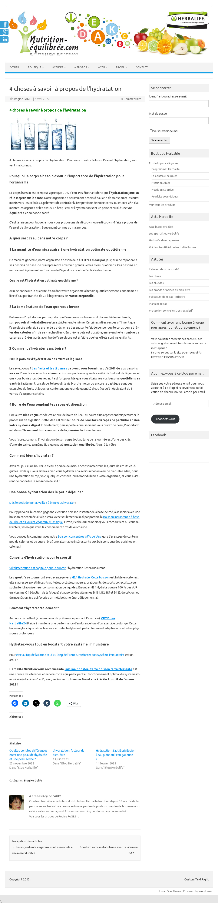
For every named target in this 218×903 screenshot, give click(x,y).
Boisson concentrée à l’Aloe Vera (80, 536)
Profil (120, 67)
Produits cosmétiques (165, 196)
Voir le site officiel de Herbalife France (172, 247)
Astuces (57, 67)
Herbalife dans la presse (164, 240)
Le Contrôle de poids (164, 175)
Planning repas (158, 303)
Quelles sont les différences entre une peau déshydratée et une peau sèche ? (28, 755)
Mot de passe (158, 113)
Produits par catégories (163, 163)
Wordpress (205, 891)
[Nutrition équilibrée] (109, 55)
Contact (142, 67)
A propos (80, 67)
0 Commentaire (131, 99)
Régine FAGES (23, 99)
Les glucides (156, 282)
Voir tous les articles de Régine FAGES (54, 816)
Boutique (34, 67)
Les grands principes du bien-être (169, 289)
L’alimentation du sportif (164, 269)
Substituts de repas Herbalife (167, 296)
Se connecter (159, 140)
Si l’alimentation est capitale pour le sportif (37, 568)
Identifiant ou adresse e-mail (168, 96)
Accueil (14, 67)
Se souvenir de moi (165, 131)
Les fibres (155, 276)
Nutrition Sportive (163, 189)
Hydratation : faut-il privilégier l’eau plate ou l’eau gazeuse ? (115, 755)
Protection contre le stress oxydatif (171, 310)
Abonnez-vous (165, 419)
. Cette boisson (91, 577)
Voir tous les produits (162, 204)
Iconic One (165, 891)
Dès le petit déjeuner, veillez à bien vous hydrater (42, 502)
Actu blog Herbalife (161, 226)
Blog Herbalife (33, 780)
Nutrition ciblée (161, 182)
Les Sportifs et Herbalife (164, 233)
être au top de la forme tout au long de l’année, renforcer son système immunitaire (70, 655)
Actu (101, 67)
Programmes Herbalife (166, 168)
